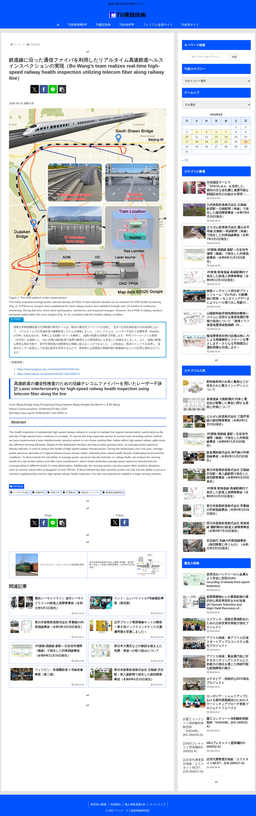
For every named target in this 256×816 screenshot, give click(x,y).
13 (216, 136)
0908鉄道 (18, 486)
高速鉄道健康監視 (115, 492)
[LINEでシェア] (53, 89)
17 (186, 141)
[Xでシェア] (34, 89)
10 (186, 136)
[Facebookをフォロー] (124, 522)
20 (216, 141)
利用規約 (115, 804)
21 (226, 141)
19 (206, 141)
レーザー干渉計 (21, 492)
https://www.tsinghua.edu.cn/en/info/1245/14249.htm (48, 369)
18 (196, 141)
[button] (62, 89)
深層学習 (39, 492)
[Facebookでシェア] (44, 89)
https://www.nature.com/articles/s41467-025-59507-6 (48, 373)
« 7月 (185, 160)
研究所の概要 (98, 804)
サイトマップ (157, 804)
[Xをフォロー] (115, 522)
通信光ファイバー (90, 492)
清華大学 (55, 492)
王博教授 (70, 492)
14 (226, 136)
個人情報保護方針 (135, 804)
